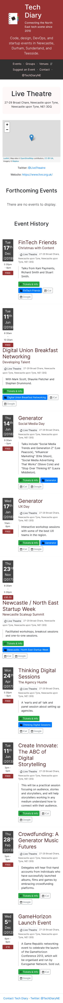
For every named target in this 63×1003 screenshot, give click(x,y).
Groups (30, 63)
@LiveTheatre (36, 167)
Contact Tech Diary (15, 998)
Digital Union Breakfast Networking (26, 397)
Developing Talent (30, 356)
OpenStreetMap (26, 158)
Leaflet (6, 158)
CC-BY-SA (49, 158)
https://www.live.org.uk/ (37, 174)
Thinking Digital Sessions (36, 724)
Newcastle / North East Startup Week (27, 649)
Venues (43, 63)
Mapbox (15, 161)
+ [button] (7, 124)
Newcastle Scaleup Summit (30, 609)
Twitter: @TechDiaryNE (45, 998)
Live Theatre (30, 254)
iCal (49, 290)
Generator (50, 480)
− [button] (7, 130)
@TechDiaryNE (31, 75)
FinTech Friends (31, 290)
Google (26, 296)
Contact (44, 69)
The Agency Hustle (37, 676)
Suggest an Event (24, 69)
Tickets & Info (30, 284)
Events (17, 63)
